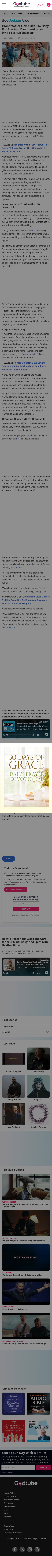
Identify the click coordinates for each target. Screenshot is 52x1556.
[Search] (49, 5)
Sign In (41, 5)
